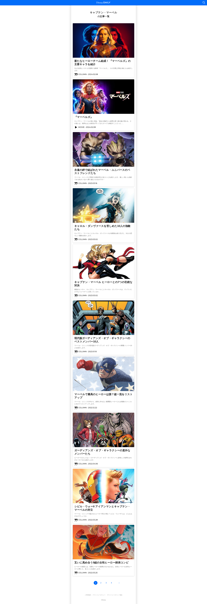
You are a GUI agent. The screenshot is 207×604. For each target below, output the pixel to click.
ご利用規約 (88, 595)
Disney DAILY (103, 3)
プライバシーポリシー (99, 595)
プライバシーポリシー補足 (114, 595)
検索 (203, 2)
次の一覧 (119, 583)
